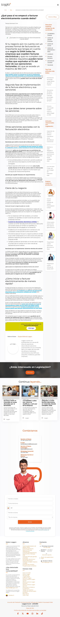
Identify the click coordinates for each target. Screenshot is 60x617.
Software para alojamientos (30, 552)
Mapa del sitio (30, 608)
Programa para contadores (29, 565)
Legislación (50, 54)
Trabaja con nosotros (28, 590)
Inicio (5, 10)
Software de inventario (28, 564)
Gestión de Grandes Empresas (50, 39)
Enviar (30, 522)
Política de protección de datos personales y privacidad (30, 610)
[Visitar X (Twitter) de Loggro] (22, 614)
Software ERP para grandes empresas (30, 557)
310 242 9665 (24, 457)
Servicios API (26, 575)
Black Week (26, 593)
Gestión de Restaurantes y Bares (51, 49)
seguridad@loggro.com (12, 587)
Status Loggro (26, 574)
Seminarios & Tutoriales (50, 61)
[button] (8, 508)
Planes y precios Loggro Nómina (29, 585)
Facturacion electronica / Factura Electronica (29, 560)
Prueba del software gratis (29, 591)
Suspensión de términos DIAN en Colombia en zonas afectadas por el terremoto (50, 136)
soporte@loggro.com (27, 449)
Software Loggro (27, 578)
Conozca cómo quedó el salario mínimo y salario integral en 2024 (50, 110)
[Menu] (58, 5)
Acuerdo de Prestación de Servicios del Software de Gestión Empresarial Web (30, 602)
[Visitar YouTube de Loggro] (27, 614)
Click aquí (30, 372)
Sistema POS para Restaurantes (27, 550)
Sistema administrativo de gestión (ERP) (29, 546)
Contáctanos (26, 588)
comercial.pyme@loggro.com (29, 444)
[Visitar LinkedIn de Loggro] (37, 614)
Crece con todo (27, 572)
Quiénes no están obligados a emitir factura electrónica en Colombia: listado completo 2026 (50, 154)
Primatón (25, 592)
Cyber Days (26, 595)
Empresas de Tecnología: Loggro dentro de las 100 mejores (50, 81)
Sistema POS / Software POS (29, 554)
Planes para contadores (29, 587)
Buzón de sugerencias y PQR (47, 558)
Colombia (11, 595)
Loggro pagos (26, 576)
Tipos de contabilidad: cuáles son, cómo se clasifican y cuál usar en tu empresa (30, 402)
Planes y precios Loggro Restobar (29, 582)
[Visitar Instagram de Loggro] (32, 614)
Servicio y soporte (46, 555)
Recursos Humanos (49, 57)
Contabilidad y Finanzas (51, 34)
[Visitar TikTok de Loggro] (42, 614)
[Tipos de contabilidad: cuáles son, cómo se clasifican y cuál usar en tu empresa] (30, 396)
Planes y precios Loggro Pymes (29, 580)
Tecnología (50, 65)
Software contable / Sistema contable (30, 562)
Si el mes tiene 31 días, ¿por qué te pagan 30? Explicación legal (50, 171)
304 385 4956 (24, 452)
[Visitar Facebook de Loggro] (18, 614)
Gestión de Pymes (50, 44)
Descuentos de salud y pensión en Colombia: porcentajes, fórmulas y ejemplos (50, 95)
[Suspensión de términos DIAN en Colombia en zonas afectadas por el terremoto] (11, 395)
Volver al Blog (52, 17)
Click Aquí (31, 328)
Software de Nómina (28, 548)
